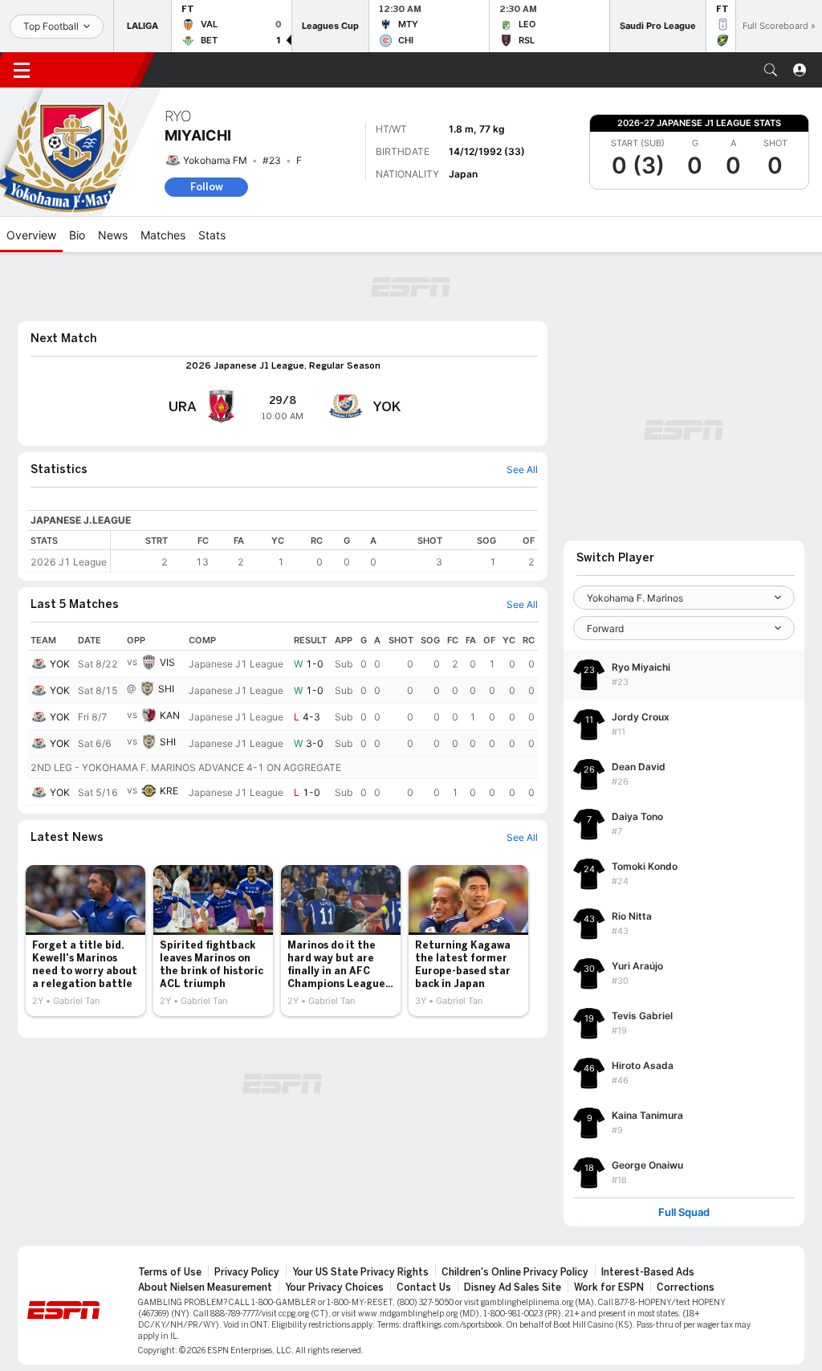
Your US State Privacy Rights (360, 1272)
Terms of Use (169, 1272)
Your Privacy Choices (334, 1287)
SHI (166, 689)
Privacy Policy (246, 1272)
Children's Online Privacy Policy (515, 1272)
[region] (324, 551)
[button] (770, 69)
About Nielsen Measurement (205, 1287)
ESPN (95, 70)
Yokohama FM (215, 160)
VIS (167, 662)
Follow (206, 187)
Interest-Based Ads (647, 1272)
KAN (170, 715)
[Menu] (21, 70)
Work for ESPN (609, 1287)
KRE (169, 791)
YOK (60, 664)
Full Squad (684, 1212)
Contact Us (424, 1287)
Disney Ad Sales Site (512, 1287)
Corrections (685, 1287)
